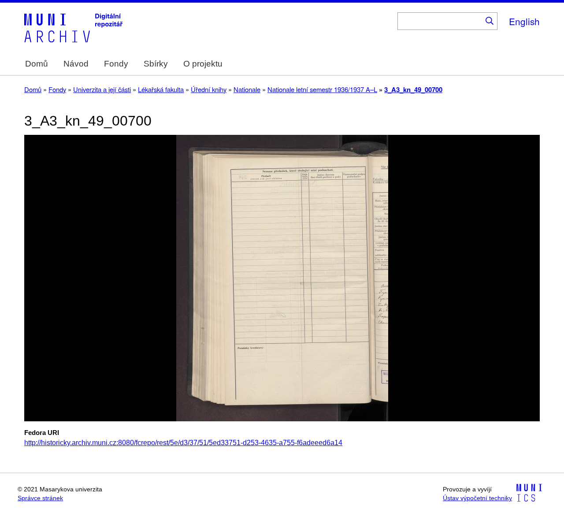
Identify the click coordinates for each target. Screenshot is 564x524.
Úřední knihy (208, 89)
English (524, 21)
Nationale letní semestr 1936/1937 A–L (322, 89)
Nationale (247, 89)
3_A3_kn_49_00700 (413, 89)
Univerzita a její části (102, 89)
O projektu (203, 63)
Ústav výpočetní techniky (477, 498)
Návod (76, 63)
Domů (36, 63)
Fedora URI (41, 432)
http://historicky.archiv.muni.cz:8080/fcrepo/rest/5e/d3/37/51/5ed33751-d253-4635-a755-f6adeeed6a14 (183, 442)
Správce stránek (40, 498)
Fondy (116, 63)
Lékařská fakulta (161, 89)
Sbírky (156, 63)
